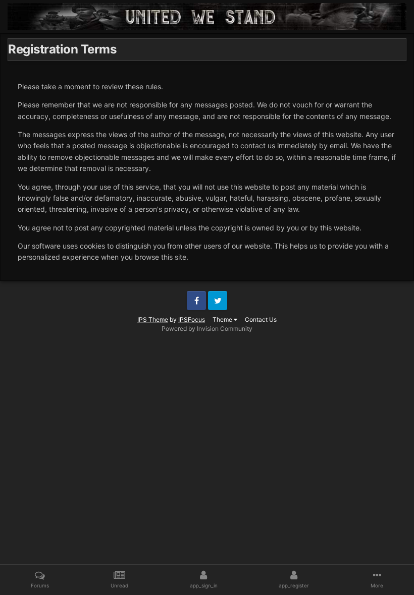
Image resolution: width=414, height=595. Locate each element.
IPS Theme (152, 319)
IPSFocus (191, 319)
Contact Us (261, 319)
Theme (223, 319)
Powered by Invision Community (207, 328)
